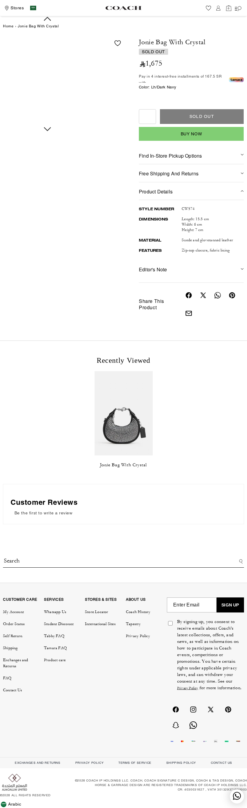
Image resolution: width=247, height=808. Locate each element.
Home (8, 26)
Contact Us (12, 690)
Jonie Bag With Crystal (123, 465)
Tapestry (133, 623)
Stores (17, 7)
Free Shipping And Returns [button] (169, 173)
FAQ (7, 678)
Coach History (138, 611)
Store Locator (96, 611)
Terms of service (135, 763)
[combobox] (123, 561)
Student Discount (58, 623)
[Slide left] (47, 18)
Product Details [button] (156, 191)
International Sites (100, 623)
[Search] (240, 561)
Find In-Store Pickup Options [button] (170, 155)
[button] (228, 8)
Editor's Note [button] (153, 269)
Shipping (10, 648)
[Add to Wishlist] (117, 43)
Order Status (14, 623)
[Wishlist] (208, 8)
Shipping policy (181, 763)
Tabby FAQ (54, 636)
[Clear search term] (199, 558)
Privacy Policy (138, 636)
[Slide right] (47, 129)
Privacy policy (89, 763)
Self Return (12, 636)
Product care (55, 660)
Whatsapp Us (55, 611)
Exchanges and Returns (15, 663)
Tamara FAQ (55, 648)
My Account (13, 611)
